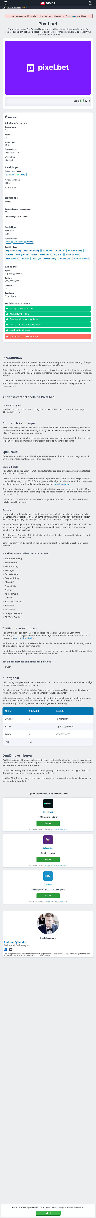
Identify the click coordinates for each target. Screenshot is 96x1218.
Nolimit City (45, 254)
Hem (3, 8)
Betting (30, 242)
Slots (8, 242)
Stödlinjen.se (49, 865)
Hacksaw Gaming (75, 250)
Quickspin (25, 258)
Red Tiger (37, 258)
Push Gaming (12, 258)
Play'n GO (58, 254)
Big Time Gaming (13, 250)
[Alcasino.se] (48, 3)
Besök (48, 823)
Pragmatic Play (72, 254)
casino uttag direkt (24, 638)
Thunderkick (64, 258)
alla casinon (73, 16)
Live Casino (18, 242)
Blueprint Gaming (31, 250)
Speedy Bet (48, 812)
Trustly (23, 174)
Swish (11, 174)
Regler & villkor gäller (60, 829)
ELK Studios (48, 250)
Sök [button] (90, 5)
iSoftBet (9, 254)
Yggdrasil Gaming (81, 258)
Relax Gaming (50, 258)
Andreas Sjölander (15, 942)
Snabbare (48, 884)
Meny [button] (5, 5)
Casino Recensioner (14, 8)
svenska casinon (62, 484)
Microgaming (22, 254)
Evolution (60, 250)
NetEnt (34, 254)
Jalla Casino (48, 848)
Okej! (48, 1213)
